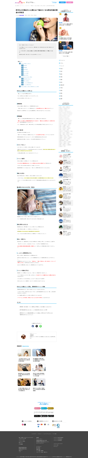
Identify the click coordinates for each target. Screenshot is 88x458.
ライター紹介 (54, 433)
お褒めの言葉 (38, 449)
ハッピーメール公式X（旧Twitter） (59, 437)
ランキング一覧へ (66, 56)
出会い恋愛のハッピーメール (19, 5)
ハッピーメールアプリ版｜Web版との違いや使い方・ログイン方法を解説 (66, 53)
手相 (63, 132)
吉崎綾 (64, 126)
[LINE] (40, 326)
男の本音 (65, 137)
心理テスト (61, 131)
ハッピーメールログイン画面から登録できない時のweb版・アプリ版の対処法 (66, 24)
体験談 (70, 123)
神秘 (61, 95)
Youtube (61, 108)
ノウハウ (61, 117)
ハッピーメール (66, 117)
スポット (61, 114)
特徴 (61, 90)
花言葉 (61, 143)
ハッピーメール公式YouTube (58, 440)
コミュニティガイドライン (40, 443)
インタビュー (61, 111)
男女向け (35, 15)
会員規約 (37, 437)
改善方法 (68, 132)
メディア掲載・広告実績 (39, 450)
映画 (63, 134)
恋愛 (31, 15)
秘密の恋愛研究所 (62, 140)
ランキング (39, 433)
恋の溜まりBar (67, 131)
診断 (60, 36)
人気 (66, 123)
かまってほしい (25, 71)
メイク (66, 120)
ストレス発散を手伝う (26, 84)
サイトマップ (55, 446)
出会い (60, 22)
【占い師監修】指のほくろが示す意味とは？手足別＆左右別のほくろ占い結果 (65, 39)
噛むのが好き (25, 75)
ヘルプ (20, 451)
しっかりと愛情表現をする (27, 82)
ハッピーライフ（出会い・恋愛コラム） (42, 452)
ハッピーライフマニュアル (47, 433)
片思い (61, 87)
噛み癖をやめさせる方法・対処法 (26, 77)
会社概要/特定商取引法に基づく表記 (41, 440)
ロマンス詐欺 (61, 123)
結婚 (67, 140)
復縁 (67, 129)
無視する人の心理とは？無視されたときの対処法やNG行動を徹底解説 (39, 389)
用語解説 (61, 137)
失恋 (61, 71)
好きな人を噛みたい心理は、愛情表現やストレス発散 (29, 86)
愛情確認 (24, 67)
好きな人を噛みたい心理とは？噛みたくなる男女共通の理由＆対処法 (45, 5)
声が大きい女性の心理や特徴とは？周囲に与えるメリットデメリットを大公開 (39, 374)
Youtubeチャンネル (66, 108)
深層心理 (32, 5)
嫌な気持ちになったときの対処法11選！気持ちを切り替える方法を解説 (24, 374)
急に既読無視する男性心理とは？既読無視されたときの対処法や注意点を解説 (39, 360)
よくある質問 (21, 444)
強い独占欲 (25, 69)
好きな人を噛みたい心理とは (25, 63)
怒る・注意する (25, 80)
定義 (61, 76)
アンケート (62, 60)
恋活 (61, 82)
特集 (61, 93)
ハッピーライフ (27, 5)
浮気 (71, 134)
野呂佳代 (61, 146)
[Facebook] (33, 326)
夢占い (68, 126)
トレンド (62, 65)
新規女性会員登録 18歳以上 (23, 447)
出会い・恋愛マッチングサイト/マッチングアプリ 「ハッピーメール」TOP (26, 438)
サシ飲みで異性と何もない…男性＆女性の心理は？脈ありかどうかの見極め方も (24, 389)
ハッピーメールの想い (22, 441)
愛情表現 (24, 65)
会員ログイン (21, 450)
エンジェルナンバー (68, 111)
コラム (61, 63)
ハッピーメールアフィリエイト (58, 443)
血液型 (65, 143)
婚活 (61, 74)
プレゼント (61, 120)
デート (70, 114)
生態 (68, 135)
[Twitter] (37, 326)
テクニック (65, 114)
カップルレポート (38, 446)
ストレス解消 (25, 73)
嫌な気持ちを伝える (26, 78)
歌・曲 (67, 134)
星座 (60, 134)
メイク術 (70, 120)
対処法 (29, 15)
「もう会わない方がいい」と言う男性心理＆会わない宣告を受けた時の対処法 (24, 360)
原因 (25, 15)
